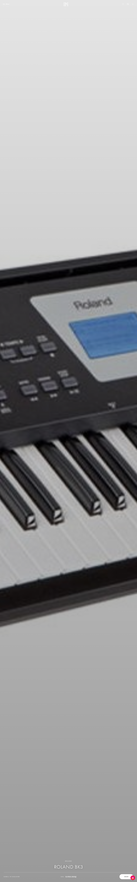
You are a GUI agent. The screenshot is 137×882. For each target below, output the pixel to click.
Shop (126, 876)
